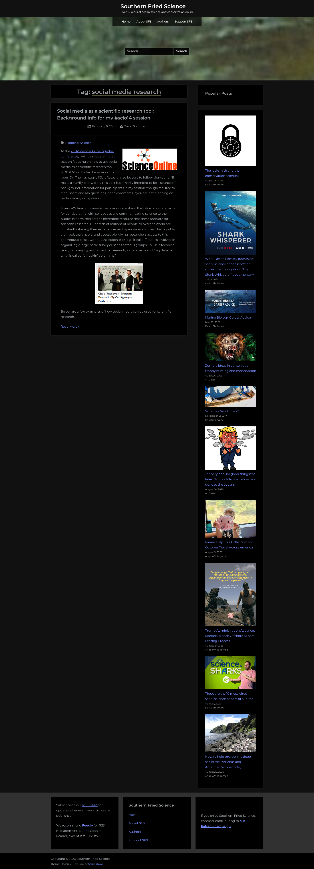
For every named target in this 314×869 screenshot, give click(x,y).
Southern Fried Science (153, 6)
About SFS (144, 21)
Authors (163, 21)
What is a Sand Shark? (222, 411)
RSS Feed (90, 805)
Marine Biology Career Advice (228, 317)
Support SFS (183, 21)
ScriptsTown (96, 863)
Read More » (70, 327)
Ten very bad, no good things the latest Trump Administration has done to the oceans (230, 479)
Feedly (87, 825)
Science (85, 143)
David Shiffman (135, 126)
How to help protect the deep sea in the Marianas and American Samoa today (228, 762)
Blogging (72, 143)
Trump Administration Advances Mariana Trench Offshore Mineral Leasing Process (230, 636)
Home (126, 21)
